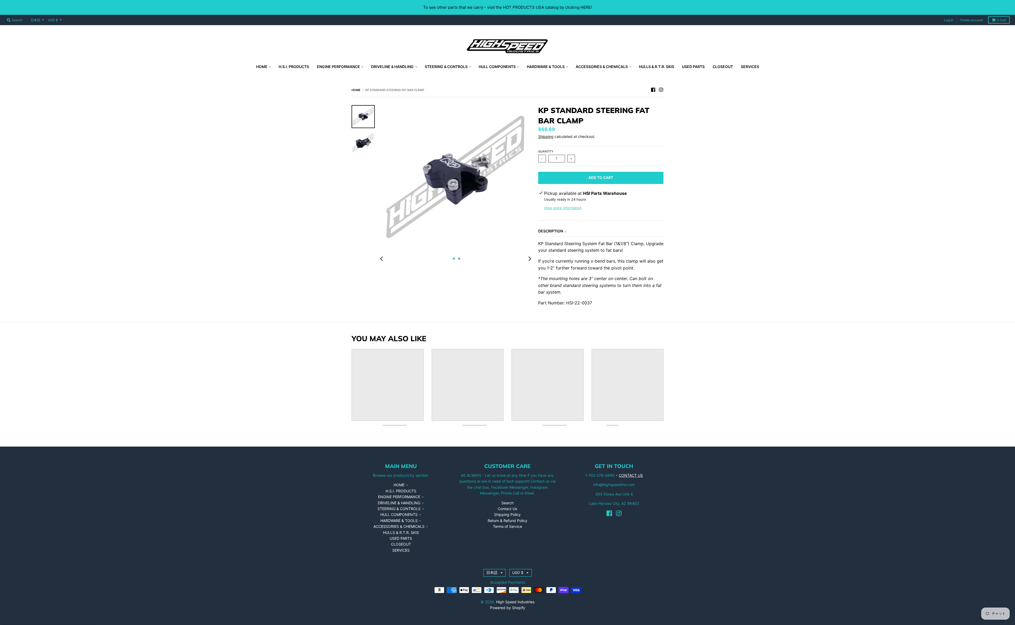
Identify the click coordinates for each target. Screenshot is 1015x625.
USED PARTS (401, 538)
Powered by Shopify (507, 607)
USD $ (53, 20)
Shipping (545, 136)
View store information (563, 208)
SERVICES (401, 550)
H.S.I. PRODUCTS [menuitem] (294, 66)
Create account (971, 20)
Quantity (545, 151)
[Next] (530, 258)
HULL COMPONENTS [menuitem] (497, 66)
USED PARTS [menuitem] (693, 66)
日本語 (35, 20)
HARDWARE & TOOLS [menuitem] (546, 66)
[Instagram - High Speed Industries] (661, 89)
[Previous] (382, 258)
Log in (948, 20)
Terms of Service (507, 526)
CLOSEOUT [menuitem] (723, 66)
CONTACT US (631, 475)
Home (356, 90)
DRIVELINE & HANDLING (399, 503)
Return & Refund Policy (507, 520)
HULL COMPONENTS (399, 514)
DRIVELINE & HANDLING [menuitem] (392, 66)
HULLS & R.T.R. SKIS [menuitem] (656, 66)
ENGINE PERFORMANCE (399, 496)
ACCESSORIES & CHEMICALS (399, 526)
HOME (399, 485)
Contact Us (507, 508)
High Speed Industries (515, 602)
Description (550, 231)
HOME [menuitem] (261, 66)
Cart (1001, 20)
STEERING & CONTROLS (399, 508)
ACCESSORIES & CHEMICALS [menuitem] (602, 66)
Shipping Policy (507, 514)
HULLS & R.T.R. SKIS (401, 532)
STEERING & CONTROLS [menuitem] (446, 66)
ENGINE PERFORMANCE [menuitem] (338, 66)
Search (507, 503)
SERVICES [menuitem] (750, 66)
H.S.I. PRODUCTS (401, 491)
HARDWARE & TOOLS (399, 520)
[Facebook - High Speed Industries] (653, 89)
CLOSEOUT (401, 544)
